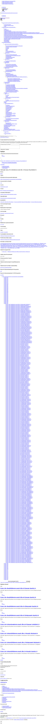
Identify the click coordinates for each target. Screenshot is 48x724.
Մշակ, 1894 (6, 296)
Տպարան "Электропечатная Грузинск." (7, 213)
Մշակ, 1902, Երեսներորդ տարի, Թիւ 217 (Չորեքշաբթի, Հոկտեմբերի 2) (19, 497)
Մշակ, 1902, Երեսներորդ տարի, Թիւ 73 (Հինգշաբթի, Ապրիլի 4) (18, 368)
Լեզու (5, 102)
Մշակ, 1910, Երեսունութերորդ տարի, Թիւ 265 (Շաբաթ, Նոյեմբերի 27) (20, 624)
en (5, 15)
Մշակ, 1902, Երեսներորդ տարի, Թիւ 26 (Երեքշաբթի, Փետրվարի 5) (18, 326)
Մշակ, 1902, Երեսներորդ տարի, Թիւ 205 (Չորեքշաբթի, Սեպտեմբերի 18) (19, 486)
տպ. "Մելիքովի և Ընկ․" (4, 244)
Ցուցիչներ (4, 42)
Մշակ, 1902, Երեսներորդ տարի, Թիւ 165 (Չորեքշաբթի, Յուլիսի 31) (18, 450)
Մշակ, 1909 (6, 568)
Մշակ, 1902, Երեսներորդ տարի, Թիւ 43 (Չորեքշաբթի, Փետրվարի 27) (19, 341)
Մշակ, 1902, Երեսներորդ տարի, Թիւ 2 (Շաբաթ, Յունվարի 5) (17, 305)
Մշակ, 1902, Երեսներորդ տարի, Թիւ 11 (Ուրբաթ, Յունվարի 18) (18, 313)
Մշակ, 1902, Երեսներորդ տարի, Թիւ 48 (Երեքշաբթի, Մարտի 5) (18, 346)
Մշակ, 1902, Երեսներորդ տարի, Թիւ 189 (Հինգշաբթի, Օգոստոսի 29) (19, 472)
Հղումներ (8, 110)
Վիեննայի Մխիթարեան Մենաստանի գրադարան (10, 239)
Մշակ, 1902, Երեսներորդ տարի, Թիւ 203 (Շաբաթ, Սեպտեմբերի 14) (18, 484)
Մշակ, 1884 (6, 288)
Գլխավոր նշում (7, 126)
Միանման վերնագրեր (10, 57)
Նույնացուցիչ (7, 98)
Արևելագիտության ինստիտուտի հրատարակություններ (15, 35)
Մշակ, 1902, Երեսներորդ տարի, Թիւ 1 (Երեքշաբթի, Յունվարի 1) (18, 304)
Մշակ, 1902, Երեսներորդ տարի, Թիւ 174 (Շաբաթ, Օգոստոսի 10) (18, 458)
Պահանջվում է (9, 114)
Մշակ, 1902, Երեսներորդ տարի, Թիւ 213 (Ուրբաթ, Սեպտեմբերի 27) (19, 493)
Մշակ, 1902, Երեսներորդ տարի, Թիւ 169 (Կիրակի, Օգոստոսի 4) (18, 454)
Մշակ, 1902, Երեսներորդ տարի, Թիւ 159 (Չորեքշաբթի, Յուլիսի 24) (18, 445)
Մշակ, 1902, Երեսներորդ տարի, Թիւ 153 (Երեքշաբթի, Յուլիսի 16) (18, 440)
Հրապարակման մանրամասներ (11, 44)
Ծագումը (7, 121)
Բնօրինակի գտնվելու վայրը (11, 123)
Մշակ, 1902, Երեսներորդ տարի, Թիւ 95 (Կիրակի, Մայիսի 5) (17, 388)
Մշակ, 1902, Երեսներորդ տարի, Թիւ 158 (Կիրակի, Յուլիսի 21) (17, 444)
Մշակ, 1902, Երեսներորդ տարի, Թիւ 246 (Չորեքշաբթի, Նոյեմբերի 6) (19, 523)
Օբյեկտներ (6, 131)
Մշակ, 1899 (6, 300)
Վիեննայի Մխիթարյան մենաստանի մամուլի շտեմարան (15, 31)
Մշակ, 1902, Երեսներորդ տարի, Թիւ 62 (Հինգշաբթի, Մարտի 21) (18, 358)
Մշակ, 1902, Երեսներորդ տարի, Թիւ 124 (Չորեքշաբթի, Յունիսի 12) (18, 414)
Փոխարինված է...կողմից (11, 113)
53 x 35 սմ (2, 224)
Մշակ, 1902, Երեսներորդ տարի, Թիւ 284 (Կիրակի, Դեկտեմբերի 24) (18, 557)
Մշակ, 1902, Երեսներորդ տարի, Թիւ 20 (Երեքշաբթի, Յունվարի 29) (18, 321)
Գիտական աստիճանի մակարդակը (15, 79)
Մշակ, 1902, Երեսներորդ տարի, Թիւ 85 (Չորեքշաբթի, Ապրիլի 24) (18, 379)
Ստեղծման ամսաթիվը (10, 84)
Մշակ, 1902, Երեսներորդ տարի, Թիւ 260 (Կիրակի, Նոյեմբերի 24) (18, 535)
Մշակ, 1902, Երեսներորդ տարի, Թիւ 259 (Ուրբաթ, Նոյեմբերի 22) (18, 534)
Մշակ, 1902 (6, 303)
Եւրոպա (32, 243)
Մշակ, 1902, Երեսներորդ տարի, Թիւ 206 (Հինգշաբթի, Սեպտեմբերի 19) (19, 487)
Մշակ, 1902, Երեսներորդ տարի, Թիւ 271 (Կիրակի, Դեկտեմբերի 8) (18, 545)
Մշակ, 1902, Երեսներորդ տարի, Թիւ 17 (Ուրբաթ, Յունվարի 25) (18, 318)
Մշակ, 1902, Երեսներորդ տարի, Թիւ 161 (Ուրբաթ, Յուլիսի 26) (17, 447)
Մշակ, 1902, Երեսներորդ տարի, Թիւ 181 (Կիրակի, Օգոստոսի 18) (18, 465)
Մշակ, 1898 (6, 299)
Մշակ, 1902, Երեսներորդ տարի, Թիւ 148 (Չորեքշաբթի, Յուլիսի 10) (18, 435)
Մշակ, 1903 (6, 563)
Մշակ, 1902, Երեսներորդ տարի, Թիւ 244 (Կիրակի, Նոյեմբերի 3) (18, 521)
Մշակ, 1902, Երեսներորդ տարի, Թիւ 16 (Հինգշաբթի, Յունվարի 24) (18, 317)
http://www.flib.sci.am (3, 678)
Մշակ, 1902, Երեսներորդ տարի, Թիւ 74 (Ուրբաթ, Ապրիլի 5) (17, 369)
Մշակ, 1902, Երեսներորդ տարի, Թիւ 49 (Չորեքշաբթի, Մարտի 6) (18, 347)
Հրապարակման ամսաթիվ (11, 46)
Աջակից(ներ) (6, 61)
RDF (1, 271)
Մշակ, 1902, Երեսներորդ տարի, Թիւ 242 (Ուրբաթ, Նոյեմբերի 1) (18, 519)
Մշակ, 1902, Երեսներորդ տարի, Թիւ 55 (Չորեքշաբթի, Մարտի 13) (18, 352)
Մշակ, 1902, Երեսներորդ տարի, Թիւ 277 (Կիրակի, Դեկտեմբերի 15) (18, 550)
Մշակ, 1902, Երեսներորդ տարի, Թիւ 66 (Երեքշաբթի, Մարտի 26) (18, 362)
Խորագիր (7, 62)
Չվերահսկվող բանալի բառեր (12, 66)
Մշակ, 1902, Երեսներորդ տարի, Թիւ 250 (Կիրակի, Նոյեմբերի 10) (18, 526)
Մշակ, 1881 (6, 285)
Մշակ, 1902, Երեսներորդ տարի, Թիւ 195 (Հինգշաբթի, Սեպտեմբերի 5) (19, 477)
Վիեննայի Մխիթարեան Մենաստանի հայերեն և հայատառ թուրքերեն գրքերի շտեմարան (22, 32)
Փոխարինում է (9, 112)
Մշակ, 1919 (6, 577)
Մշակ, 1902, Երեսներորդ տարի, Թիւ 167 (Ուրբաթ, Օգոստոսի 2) (18, 452)
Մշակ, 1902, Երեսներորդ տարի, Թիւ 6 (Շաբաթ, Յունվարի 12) (17, 308)
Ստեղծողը (7, 59)
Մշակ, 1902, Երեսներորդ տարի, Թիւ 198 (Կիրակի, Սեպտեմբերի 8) (18, 480)
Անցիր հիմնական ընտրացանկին (8, 1)
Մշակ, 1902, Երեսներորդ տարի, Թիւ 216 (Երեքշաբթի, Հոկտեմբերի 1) (19, 496)
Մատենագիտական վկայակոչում (12, 100)
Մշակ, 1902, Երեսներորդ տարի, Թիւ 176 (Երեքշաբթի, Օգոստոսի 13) (19, 460)
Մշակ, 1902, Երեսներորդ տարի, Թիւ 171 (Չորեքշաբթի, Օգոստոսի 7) (19, 456)
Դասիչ (7, 99)
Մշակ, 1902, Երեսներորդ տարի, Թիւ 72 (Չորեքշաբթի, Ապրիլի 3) (18, 367)
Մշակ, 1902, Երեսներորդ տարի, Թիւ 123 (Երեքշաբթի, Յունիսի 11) (18, 413)
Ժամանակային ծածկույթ (11, 70)
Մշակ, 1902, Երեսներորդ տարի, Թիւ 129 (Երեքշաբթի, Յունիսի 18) (18, 418)
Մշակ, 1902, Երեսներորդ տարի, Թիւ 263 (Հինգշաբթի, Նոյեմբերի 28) (19, 538)
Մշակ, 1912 (6, 571)
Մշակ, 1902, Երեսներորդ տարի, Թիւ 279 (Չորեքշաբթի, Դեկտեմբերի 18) (19, 552)
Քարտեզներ (6, 40)
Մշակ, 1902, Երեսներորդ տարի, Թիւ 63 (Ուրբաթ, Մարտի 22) (17, 359)
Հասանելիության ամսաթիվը (11, 90)
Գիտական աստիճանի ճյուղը (13, 80)
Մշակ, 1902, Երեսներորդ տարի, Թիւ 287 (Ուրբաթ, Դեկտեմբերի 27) (18, 559)
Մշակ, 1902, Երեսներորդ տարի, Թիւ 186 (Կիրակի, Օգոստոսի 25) (18, 469)
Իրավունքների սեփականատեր (10, 120)
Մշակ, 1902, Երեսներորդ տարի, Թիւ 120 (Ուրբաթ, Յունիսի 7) (17, 410)
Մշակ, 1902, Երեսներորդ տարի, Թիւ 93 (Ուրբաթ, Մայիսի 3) (17, 386)
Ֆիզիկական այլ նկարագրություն (12, 97)
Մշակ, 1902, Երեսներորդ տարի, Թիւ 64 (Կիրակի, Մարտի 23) (17, 360)
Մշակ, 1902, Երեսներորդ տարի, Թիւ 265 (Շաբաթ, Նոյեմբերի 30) (18, 540)
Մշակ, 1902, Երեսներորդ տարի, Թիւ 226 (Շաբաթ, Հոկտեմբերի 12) (18, 505)
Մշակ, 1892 (6, 294)
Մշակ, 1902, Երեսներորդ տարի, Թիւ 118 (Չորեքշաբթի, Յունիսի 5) (18, 408)
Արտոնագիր (8, 119)
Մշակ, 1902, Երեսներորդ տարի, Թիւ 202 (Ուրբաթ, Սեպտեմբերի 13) (19, 483)
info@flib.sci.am (2, 674)
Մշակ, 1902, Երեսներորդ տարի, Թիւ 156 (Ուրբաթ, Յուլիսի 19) (17, 442)
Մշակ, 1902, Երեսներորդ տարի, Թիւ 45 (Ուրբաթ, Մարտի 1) (17, 343)
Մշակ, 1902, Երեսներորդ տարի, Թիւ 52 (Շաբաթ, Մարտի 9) (17, 349)
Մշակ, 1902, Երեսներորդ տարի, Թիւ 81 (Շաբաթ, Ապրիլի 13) (17, 375)
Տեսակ (5, 92)
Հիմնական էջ (3, 682)
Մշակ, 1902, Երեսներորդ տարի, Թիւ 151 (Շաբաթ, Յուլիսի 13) (17, 438)
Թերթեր (36, 243)
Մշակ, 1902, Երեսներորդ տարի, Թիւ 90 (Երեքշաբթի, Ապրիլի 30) (18, 383)
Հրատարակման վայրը (8, 67)
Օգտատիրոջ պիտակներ (11, 64)
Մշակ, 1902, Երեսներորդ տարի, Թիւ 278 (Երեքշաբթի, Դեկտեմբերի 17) (19, 551)
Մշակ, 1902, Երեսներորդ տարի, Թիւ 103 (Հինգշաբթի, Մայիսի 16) (18, 395)
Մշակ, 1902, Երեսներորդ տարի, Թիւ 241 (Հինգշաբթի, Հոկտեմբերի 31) (19, 518)
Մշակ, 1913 (6, 572)
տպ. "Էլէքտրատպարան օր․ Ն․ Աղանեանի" (37, 246)
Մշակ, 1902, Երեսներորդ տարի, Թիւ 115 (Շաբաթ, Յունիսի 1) (17, 406)
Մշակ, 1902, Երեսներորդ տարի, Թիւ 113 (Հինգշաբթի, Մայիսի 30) (18, 404)
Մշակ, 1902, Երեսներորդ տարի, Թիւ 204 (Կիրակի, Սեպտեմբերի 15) (19, 485)
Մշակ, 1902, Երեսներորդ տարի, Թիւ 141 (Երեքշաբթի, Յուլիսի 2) (18, 429)
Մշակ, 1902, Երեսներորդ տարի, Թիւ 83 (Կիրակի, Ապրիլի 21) (17, 377)
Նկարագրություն (7, 24)
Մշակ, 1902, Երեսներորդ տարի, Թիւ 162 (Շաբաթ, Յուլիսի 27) (17, 448)
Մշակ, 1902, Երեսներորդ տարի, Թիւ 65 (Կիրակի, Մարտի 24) (17, 361)
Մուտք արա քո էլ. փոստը (5, 144)
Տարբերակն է (8, 107)
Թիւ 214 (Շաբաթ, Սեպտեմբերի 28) (7, 190)
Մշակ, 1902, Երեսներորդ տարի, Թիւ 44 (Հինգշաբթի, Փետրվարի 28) (19, 342)
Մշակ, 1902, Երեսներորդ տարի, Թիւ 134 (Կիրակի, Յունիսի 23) (17, 423)
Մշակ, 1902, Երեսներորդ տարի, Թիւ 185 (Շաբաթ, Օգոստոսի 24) (18, 468)
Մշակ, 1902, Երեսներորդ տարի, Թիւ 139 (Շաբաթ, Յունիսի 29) (17, 427)
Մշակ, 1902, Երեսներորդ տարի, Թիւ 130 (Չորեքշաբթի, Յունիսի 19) (18, 419)
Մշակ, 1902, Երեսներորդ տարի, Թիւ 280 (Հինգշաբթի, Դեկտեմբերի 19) (19, 553)
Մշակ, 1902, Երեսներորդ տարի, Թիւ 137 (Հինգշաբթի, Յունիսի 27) (18, 425)
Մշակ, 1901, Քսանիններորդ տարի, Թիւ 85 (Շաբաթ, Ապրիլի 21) (18, 588)
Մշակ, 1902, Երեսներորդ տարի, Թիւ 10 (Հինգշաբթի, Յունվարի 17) (18, 312)
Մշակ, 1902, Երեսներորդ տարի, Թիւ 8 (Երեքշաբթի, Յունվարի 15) (18, 310)
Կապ (5, 26)
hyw (4, 15)
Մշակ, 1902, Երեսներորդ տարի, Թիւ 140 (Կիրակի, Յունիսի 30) (17, 428)
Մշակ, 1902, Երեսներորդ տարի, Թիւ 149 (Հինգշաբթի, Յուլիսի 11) (18, 436)
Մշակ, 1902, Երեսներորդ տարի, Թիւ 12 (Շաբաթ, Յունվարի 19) (18, 314)
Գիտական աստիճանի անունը (14, 78)
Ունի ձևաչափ (9, 108)
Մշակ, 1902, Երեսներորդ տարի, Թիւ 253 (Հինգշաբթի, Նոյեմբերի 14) (19, 529)
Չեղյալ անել (3, 149)
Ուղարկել (7, 149)
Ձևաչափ (7, 93)
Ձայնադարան (7, 39)
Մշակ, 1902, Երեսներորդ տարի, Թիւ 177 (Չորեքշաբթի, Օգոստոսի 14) (19, 461)
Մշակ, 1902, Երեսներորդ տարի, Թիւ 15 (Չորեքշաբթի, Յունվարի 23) (19, 316)
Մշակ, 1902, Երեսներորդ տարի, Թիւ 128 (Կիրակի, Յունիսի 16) (17, 417)
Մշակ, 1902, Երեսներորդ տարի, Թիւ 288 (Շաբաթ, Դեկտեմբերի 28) (18, 560)
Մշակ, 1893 (6, 295)
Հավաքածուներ (5, 27)
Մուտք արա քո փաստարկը (25, 144)
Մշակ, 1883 (6, 287)
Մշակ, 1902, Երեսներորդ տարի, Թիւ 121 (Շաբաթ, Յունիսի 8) (17, 411)
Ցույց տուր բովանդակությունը (9, 162)
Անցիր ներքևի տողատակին (7, 3)
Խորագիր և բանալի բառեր (11, 65)
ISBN (7, 50)
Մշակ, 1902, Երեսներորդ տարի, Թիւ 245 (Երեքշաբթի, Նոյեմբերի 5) (18, 522)
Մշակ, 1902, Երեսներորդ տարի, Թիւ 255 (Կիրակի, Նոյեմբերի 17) (18, 531)
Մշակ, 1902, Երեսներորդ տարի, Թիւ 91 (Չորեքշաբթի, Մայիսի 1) (18, 384)
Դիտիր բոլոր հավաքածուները (8, 693)
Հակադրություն (6, 17)
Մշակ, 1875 (6, 280)
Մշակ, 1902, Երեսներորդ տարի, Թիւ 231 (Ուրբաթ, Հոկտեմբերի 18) (18, 509)
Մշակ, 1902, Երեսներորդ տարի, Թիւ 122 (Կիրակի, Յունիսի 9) (17, 412)
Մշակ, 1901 (6, 302)
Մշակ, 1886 (6, 289)
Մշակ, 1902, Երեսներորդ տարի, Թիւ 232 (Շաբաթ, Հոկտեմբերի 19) (18, 510)
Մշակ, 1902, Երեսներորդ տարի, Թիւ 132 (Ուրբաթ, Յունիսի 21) (17, 421)
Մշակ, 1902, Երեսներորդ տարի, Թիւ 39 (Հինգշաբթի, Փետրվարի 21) (19, 338)
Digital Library (4, 251)
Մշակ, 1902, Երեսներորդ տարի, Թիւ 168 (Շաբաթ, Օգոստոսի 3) (18, 453)
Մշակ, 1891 (6, 293)
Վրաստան (28, 243)
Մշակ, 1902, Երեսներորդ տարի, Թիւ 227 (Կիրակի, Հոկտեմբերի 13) (18, 506)
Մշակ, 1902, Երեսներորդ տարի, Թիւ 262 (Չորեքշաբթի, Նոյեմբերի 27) (19, 537)
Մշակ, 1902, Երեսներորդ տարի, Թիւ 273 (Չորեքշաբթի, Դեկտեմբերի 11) (19, 547)
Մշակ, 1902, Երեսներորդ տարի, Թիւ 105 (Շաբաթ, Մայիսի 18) (17, 397)
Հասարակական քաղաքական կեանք (8, 243)
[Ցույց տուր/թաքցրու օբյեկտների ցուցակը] (15, 27)
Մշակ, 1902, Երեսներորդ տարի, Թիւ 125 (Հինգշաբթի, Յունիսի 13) (18, 415)
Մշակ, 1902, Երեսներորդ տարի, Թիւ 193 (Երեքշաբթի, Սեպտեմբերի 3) (19, 475)
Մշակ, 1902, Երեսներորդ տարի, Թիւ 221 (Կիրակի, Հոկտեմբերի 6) (18, 500)
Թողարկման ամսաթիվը (11, 87)
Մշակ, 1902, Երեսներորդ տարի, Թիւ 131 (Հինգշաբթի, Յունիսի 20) (18, 420)
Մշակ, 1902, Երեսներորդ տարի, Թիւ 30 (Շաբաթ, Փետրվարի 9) (18, 330)
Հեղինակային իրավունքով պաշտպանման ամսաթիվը (17, 88)
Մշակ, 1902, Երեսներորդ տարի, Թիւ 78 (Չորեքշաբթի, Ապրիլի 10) (18, 373)
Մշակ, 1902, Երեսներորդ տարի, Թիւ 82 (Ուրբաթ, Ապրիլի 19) (17, 376)
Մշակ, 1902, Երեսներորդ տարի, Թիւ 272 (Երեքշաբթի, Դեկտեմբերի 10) (19, 546)
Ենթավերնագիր (9, 58)
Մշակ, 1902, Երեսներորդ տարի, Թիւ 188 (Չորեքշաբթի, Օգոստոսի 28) (19, 471)
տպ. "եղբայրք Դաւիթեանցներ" (28, 245)
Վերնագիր (4, 697)
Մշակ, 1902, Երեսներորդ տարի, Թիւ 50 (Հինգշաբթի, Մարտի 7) (18, 348)
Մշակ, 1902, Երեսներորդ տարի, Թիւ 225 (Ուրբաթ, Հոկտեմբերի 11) (18, 504)
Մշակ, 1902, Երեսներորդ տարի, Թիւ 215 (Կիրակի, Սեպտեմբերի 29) (19, 495)
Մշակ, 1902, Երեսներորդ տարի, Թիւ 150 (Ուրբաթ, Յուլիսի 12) (17, 437)
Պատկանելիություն (9, 103)
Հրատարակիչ (7, 82)
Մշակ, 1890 (6, 292)
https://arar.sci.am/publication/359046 (5, 267)
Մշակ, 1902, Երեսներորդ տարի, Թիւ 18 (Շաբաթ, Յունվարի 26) (18, 319)
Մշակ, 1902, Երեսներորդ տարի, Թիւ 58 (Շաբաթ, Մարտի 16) (17, 355)
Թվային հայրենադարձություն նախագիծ (12, 38)
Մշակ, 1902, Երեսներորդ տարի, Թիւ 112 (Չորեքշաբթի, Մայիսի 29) (18, 403)
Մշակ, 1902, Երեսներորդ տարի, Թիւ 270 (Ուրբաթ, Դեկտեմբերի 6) (18, 544)
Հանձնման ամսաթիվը (10, 85)
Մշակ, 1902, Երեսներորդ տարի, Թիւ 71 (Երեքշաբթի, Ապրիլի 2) (18, 366)
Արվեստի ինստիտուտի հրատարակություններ (13, 34)
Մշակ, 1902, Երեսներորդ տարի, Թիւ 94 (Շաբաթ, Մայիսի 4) (17, 387)
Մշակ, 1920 (6, 578)
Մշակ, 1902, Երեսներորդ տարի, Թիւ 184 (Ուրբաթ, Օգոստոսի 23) (18, 467)
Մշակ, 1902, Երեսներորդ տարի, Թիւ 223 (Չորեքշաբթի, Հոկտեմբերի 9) (19, 502)
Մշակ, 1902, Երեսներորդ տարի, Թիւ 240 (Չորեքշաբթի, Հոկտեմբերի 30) (19, 517)
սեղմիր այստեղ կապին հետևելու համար (8, 194)
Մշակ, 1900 (6, 301)
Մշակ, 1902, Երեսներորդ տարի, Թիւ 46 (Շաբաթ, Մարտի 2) (17, 344)
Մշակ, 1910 (6, 569)
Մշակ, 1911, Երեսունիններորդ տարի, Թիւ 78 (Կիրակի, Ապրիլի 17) (18, 651)
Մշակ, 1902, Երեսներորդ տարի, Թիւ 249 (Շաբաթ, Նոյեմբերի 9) (18, 525)
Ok (1, 721)
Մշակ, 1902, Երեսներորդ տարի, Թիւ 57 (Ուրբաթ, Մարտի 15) (17, 354)
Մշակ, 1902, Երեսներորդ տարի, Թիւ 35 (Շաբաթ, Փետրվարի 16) (18, 334)
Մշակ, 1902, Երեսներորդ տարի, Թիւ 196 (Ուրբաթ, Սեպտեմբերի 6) (18, 478)
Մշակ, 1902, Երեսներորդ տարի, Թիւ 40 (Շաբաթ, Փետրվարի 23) (18, 339)
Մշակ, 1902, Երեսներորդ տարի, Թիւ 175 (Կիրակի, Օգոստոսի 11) (18, 459)
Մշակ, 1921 (6, 579)
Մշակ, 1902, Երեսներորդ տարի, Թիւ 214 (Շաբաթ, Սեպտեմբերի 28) (18, 494)
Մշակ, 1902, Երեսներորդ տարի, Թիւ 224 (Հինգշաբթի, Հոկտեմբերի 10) (19, 503)
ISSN (7, 49)
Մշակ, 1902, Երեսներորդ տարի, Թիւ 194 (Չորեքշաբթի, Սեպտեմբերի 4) (19, 476)
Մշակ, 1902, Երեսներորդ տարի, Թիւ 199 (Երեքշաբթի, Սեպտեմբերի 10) (19, 481)
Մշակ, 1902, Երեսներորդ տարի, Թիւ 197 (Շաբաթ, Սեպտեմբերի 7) (18, 479)
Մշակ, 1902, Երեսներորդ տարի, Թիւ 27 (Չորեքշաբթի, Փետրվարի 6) (19, 327)
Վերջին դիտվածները (7, 130)
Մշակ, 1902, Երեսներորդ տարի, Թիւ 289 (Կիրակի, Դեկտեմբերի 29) (18, 561)
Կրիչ (7, 96)
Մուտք (3, 11)
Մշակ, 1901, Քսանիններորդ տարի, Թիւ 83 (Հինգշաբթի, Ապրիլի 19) (19, 606)
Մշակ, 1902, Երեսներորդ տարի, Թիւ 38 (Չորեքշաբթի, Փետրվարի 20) (19, 337)
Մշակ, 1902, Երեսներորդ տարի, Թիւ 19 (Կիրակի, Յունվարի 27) (18, 320)
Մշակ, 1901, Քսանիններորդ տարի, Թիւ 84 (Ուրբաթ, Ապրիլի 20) (18, 597)
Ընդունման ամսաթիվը (10, 86)
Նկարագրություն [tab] (5, 166)
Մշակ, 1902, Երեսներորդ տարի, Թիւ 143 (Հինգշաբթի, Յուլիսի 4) (18, 431)
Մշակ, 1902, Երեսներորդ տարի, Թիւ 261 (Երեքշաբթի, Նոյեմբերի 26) (19, 536)
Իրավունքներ (8, 116)
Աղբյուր (5, 101)
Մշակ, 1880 (6, 284)
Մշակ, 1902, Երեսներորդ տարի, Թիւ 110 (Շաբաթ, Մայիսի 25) (17, 401)
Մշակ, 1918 (6, 576)
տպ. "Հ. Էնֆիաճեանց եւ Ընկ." (37, 244)
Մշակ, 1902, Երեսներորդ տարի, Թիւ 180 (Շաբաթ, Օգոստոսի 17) (18, 464)
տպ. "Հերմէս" (13, 246)
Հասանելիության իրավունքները (12, 118)
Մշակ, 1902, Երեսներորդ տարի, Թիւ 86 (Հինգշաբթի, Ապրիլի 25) (18, 380)
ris (2, 155)
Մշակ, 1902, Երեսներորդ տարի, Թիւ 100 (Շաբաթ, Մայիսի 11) (17, 392)
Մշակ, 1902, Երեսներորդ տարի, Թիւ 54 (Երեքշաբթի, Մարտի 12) (18, 351)
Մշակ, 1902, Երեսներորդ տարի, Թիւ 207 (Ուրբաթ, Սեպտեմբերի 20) (19, 488)
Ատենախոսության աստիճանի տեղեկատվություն (17, 76)
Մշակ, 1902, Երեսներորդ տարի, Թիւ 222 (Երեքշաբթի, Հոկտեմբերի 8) (19, 501)
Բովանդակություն (9, 74)
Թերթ (1, 173)
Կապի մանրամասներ (6, 707)
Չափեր (7, 95)
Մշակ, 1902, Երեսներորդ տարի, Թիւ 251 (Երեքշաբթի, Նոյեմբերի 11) (19, 527)
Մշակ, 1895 (6, 297)
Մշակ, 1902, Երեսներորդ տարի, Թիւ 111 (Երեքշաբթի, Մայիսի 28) (18, 402)
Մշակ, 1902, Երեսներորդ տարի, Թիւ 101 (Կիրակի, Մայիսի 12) (17, 393)
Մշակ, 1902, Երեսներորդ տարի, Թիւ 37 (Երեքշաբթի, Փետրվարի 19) (19, 336)
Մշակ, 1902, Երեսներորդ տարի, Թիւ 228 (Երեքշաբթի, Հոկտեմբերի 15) (19, 507)
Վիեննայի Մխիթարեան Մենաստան (7, 235)
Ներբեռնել (2, 164)
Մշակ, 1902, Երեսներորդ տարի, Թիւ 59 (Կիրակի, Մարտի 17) (17, 356)
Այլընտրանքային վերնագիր (11, 54)
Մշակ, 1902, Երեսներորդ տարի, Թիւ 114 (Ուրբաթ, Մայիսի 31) (17, 405)
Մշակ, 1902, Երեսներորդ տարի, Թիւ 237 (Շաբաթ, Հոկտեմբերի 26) (18, 515)
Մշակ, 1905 (6, 565)
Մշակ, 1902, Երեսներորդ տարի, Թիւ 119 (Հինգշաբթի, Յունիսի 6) (18, 409)
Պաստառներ (6, 41)
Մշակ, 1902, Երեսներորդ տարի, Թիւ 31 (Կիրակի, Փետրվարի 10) (18, 331)
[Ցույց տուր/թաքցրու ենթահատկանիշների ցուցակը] (4, 44)
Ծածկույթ (4, 702)
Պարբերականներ (7, 30)
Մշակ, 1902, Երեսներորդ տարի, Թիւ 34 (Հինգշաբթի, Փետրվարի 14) (19, 333)
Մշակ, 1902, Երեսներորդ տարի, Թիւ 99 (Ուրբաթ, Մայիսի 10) (17, 391)
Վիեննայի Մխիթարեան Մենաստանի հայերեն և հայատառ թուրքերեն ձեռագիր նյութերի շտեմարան (24, 33)
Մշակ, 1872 (6, 277)
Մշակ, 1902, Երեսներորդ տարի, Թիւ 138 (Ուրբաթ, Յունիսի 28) (17, 426)
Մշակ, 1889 (6, 291)
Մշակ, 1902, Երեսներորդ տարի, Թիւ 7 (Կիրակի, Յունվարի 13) (17, 309)
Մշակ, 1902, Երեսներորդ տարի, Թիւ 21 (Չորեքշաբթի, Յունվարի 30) (19, 322)
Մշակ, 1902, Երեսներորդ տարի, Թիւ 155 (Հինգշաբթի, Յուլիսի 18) (18, 441)
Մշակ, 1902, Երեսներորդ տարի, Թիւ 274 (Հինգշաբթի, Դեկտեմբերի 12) (19, 548)
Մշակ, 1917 (6, 575)
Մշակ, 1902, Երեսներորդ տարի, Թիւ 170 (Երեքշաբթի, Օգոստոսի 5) (18, 455)
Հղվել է (7, 111)
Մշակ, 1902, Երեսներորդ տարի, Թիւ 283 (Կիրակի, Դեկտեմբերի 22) (18, 556)
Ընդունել (25, 719)
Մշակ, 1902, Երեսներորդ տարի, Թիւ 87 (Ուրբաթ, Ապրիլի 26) (17, 381)
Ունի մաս (8, 105)
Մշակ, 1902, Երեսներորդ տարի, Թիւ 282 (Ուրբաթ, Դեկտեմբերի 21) (18, 555)
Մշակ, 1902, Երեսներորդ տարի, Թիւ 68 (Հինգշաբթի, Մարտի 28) (18, 364)
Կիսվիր (5, 9)
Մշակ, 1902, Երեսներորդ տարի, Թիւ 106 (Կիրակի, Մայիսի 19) (17, 398)
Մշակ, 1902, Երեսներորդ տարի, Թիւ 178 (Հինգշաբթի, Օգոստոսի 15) (19, 462)
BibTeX (3, 156)
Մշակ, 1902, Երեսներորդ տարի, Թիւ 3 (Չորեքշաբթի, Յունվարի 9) (18, 306)
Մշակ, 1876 (6, 281)
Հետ (1, 20)
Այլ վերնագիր (8, 56)
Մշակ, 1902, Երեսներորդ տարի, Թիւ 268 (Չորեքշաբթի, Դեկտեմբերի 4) (19, 542)
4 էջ (1, 220)
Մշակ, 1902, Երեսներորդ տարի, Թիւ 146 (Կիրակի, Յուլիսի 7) (17, 433)
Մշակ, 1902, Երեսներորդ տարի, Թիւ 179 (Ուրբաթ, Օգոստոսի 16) (18, 463)
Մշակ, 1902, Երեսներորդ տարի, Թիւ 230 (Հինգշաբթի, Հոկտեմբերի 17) (19, 508)
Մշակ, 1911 (6, 570)
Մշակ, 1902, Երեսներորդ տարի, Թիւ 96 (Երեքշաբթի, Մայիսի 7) (18, 389)
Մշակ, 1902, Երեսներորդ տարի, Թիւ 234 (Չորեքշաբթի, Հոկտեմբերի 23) (19, 512)
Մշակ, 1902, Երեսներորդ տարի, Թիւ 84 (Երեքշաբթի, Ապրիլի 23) (18, 378)
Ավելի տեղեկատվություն (19, 719)
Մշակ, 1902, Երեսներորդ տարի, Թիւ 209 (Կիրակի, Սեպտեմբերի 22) (19, 490)
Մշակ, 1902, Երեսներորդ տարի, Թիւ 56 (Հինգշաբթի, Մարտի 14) (18, 353)
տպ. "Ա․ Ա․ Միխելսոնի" (17, 245)
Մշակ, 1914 (6, 573)
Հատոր (7, 47)
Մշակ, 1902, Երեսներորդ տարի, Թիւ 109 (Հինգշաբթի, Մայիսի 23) (18, 400)
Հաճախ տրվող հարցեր (8, 25)
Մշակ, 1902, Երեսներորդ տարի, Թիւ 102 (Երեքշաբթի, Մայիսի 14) (18, 394)
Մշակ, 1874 (6, 279)
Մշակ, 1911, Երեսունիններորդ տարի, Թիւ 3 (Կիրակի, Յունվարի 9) (19, 633)
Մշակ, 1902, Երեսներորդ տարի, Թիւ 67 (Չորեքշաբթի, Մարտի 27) (18, 363)
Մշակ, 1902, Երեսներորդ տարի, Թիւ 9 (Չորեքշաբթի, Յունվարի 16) (18, 311)
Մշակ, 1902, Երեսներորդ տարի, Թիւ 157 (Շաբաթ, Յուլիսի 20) (17, 443)
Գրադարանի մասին (6, 22)
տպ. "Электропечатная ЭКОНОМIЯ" (22, 246)
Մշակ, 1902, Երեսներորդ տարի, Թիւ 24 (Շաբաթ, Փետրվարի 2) (18, 324)
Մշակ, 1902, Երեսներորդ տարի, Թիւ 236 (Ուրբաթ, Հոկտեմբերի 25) (18, 514)
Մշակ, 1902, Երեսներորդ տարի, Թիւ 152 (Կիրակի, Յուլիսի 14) (17, 439)
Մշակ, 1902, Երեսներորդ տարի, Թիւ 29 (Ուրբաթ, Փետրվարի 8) (18, 329)
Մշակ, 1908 (6, 567)
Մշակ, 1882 (6, 286)
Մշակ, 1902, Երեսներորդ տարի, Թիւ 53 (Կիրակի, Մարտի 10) (17, 350)
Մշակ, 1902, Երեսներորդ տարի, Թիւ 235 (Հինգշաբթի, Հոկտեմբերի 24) (19, 513)
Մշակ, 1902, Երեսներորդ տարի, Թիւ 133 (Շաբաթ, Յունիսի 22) (17, 422)
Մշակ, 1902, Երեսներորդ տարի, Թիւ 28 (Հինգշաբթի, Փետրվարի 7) (18, 328)
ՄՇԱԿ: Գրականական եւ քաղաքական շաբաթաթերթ (10, 179)
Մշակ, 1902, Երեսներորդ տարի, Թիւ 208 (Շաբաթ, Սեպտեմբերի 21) (18, 489)
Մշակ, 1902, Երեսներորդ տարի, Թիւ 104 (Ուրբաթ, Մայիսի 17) (17, 396)
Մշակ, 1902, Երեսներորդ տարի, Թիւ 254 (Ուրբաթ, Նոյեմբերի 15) (18, 530)
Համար (7, 48)
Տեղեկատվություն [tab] (5, 167)
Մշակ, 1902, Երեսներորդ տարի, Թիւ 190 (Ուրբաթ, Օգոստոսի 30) (18, 473)
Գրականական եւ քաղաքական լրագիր (8, 198)
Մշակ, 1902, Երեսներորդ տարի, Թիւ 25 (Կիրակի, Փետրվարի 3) (18, 325)
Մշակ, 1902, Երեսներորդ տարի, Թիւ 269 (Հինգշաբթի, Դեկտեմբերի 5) (19, 543)
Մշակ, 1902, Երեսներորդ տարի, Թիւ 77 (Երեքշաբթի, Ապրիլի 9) (18, 372)
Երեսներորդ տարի (4, 186)
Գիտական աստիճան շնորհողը (14, 81)
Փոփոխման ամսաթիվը (10, 89)
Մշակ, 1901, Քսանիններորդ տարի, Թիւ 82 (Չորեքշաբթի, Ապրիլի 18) (19, 615)
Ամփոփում (8, 73)
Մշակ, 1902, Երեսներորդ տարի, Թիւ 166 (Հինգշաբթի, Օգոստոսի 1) (18, 451)
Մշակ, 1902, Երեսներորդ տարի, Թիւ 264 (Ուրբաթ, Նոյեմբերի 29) (18, 539)
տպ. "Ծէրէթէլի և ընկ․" (42, 243)
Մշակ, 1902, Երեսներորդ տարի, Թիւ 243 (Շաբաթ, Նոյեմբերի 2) (18, 520)
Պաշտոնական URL (10, 51)
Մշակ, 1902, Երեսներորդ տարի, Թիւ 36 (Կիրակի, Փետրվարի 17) (18, 335)
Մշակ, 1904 (6, 564)
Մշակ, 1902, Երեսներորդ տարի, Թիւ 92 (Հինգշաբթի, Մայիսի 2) (18, 385)
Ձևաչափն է (8, 109)
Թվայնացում (6, 128)
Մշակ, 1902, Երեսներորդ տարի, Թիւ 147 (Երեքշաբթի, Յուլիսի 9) (18, 434)
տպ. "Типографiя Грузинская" (39, 245)
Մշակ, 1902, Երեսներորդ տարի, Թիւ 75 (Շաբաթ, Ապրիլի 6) (17, 370)
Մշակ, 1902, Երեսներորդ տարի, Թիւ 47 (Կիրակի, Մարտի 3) (17, 345)
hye (3, 15)
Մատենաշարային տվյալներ (9, 125)
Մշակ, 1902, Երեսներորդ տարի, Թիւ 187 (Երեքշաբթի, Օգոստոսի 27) (19, 470)
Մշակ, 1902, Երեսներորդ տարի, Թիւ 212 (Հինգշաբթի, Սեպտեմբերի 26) (19, 492)
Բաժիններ (6, 127)
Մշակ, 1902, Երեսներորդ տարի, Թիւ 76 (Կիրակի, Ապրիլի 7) (17, 371)
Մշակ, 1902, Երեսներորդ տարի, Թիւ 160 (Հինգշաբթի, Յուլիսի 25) (18, 446)
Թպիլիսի (24, 243)
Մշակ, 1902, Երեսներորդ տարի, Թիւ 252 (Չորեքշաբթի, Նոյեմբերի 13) (19, 528)
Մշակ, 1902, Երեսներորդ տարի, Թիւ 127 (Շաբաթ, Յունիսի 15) (17, 416)
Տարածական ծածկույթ (10, 69)
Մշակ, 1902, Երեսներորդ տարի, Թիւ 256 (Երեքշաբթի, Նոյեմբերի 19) (19, 532)
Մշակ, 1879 (6, 283)
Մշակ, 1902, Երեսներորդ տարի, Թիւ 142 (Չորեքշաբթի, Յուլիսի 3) (18, 430)
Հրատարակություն (8, 124)
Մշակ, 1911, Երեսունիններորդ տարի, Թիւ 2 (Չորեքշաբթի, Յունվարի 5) (20, 642)
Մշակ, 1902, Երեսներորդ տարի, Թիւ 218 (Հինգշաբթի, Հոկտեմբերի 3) (19, 498)
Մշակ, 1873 (6, 278)
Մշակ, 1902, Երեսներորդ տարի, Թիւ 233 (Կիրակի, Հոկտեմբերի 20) (18, 511)
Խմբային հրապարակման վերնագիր (13, 55)
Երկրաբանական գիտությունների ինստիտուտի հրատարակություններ (18, 36)
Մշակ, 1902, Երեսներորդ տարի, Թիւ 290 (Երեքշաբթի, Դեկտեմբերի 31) (19, 562)
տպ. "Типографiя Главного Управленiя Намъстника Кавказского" (20, 244)
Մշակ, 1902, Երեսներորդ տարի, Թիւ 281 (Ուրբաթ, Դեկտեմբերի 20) (18, 554)
